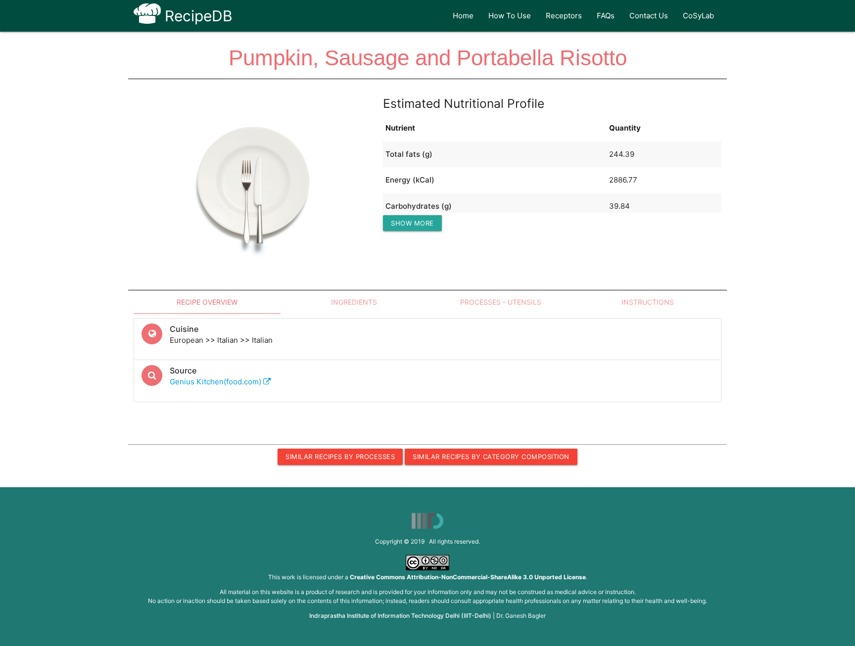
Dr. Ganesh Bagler (521, 615)
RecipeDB (197, 16)
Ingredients (354, 302)
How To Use (509, 15)
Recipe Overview (207, 302)
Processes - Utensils (500, 302)
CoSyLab (698, 15)
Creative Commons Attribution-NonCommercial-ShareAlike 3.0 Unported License (468, 577)
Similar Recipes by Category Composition (491, 457)
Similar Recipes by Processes (340, 457)
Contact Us (648, 15)
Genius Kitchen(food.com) (216, 381)
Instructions (647, 302)
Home (463, 15)
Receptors (564, 15)
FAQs (606, 15)
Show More (412, 223)
